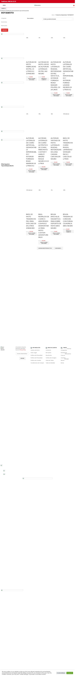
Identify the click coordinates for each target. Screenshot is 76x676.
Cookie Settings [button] (61, 673)
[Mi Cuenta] (70, 5)
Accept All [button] (69, 673)
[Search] (72, 5)
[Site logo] (37, 5)
